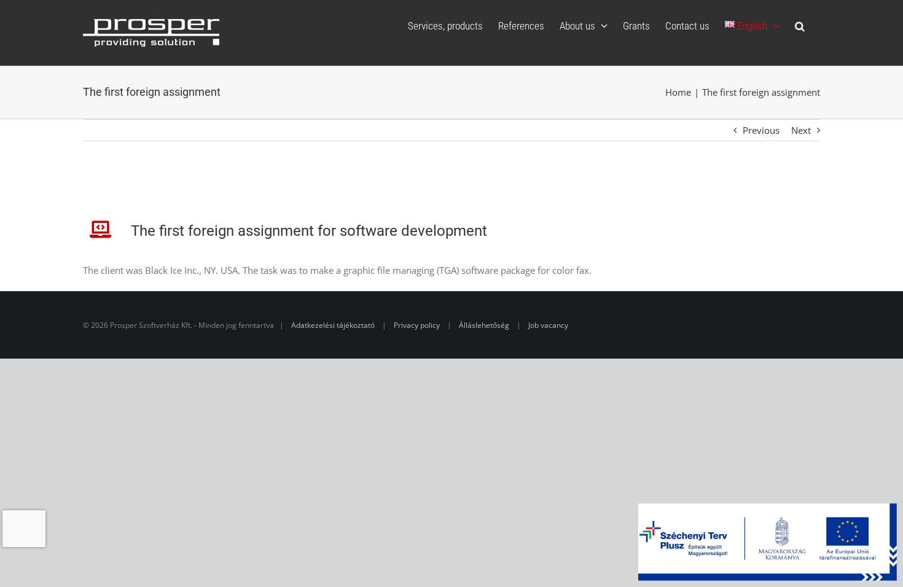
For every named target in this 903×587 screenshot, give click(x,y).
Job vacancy (548, 325)
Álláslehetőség (484, 325)
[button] (800, 26)
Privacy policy (417, 325)
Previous (761, 130)
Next (801, 130)
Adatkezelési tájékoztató (333, 325)
